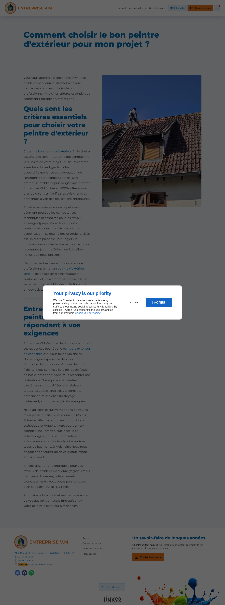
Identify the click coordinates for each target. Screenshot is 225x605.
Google (79, 313)
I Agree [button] (158, 302)
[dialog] (112, 302)
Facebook (93, 313)
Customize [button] (133, 302)
